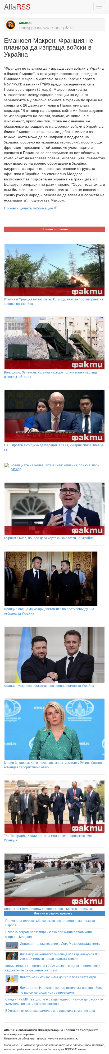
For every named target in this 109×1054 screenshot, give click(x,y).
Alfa (17, 6)
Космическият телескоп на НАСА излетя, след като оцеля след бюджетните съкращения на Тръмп (53, 967)
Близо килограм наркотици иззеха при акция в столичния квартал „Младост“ (48, 934)
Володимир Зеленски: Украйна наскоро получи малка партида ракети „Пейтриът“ (51, 374)
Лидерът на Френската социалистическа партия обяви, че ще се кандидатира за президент (61, 989)
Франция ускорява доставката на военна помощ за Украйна (49, 685)
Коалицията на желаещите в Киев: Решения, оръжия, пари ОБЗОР (55, 467)
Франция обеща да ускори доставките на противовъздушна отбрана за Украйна (49, 610)
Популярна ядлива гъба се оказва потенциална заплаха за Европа (50, 922)
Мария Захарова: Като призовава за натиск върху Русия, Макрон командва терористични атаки (53, 764)
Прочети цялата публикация (28, 207)
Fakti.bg (24, 27)
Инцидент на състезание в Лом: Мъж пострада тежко (60, 943)
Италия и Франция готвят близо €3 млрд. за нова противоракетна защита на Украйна (53, 301)
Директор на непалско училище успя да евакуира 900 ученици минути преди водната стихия (60, 956)
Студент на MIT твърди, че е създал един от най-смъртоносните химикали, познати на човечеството (54, 1001)
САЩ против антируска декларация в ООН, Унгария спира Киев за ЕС (54, 447)
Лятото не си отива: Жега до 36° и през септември (58, 977)
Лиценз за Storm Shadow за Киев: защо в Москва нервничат (49, 908)
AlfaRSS (25, 23)
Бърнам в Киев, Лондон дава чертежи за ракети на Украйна (49, 537)
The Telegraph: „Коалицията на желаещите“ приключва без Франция (48, 837)
